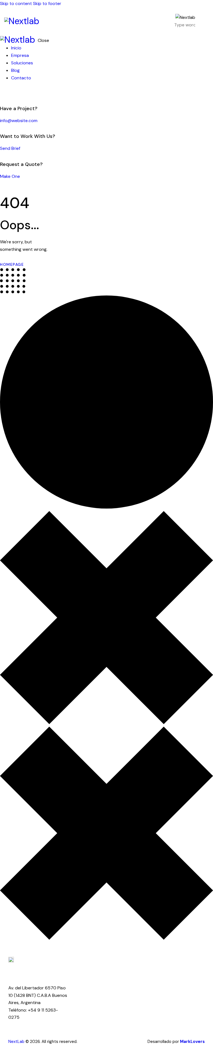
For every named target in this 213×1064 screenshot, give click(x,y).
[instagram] (19, 93)
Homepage (12, 264)
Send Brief (10, 148)
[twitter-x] (7, 93)
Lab (20, 1041)
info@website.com (18, 120)
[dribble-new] (12, 93)
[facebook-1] (3, 93)
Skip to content (16, 3)
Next (12, 1041)
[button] (205, 21)
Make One (10, 176)
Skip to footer (47, 3)
